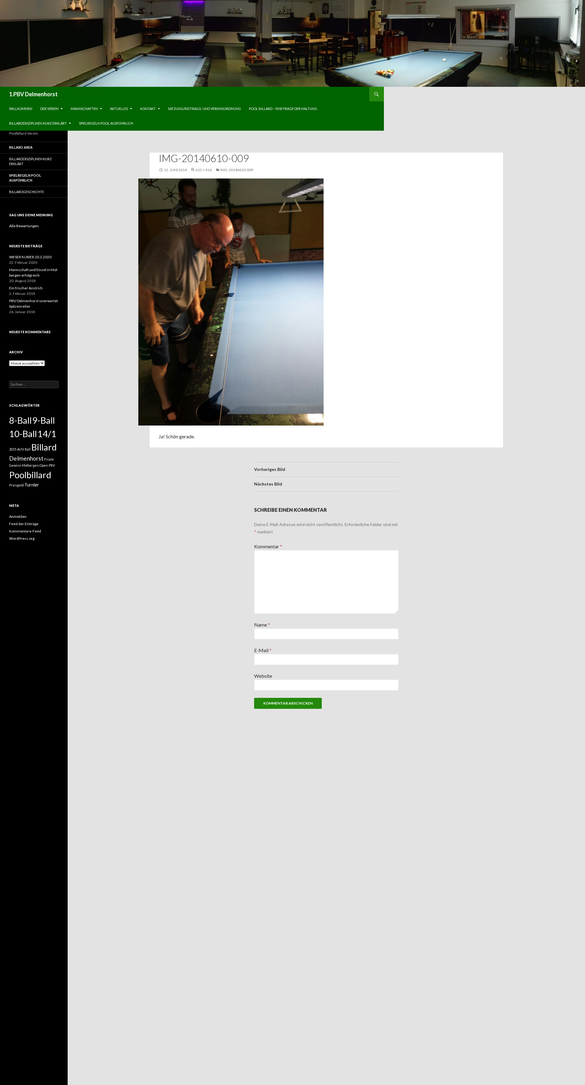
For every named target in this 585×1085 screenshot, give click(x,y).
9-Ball (43, 420)
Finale (49, 459)
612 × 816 (204, 170)
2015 (12, 449)
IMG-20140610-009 (236, 170)
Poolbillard (30, 474)
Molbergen (30, 465)
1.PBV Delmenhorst (33, 94)
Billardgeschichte (26, 192)
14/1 (46, 433)
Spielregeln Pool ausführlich (106, 123)
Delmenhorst (26, 458)
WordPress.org (21, 538)
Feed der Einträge (23, 523)
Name (262, 624)
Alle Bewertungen (24, 226)
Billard (44, 447)
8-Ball (20, 420)
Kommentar (268, 546)
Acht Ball (23, 449)
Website (263, 676)
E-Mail (262, 650)
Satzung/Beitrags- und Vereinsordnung (204, 109)
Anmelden (18, 516)
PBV (52, 465)
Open (44, 465)
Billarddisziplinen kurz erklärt (38, 123)
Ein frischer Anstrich (26, 288)
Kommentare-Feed (25, 531)
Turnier (31, 484)
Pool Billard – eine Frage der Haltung (283, 109)
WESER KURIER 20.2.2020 (30, 257)
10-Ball (23, 433)
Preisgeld (16, 485)
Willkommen (20, 109)
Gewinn (15, 465)
